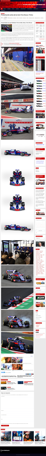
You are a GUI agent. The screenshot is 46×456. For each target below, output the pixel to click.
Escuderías (26, 4)
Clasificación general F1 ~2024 (40, 144)
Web (1, 419)
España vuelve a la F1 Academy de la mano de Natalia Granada (40, 198)
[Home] (2, 9)
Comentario (3, 396)
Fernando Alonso (40, 4)
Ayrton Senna (3, 10)
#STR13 (10, 43)
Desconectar (37, 171)
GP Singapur (40, 268)
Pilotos (24, 4)
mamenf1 (12, 384)
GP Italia (40, 267)
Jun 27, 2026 (25, 385)
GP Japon (43, 267)
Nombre (2, 410)
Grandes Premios (26, 381)
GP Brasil (37, 263)
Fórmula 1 (44, 4)
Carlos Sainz (37, 252)
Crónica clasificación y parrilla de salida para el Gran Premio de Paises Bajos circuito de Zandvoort (28, 443)
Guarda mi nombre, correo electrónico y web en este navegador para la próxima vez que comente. (15, 423)
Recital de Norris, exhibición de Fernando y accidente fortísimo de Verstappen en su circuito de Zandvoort (6, 443)
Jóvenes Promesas (23, 8)
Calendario (17, 8)
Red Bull (41, 272)
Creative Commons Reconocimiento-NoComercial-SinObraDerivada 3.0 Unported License (40, 334)
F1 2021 (36, 257)
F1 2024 (37, 258)
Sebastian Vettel (38, 273)
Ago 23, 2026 (3, 444)
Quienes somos (38, 324)
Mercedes (37, 271)
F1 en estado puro (5, 5)
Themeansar (28, 454)
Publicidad (37, 325)
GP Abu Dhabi (42, 261)
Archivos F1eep (29, 4)
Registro (37, 312)
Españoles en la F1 (33, 4)
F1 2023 (41, 257)
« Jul (36, 232)
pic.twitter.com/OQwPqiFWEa (15, 43)
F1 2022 (39, 257)
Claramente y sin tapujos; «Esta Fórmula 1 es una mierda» (40, 205)
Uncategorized (2, 13)
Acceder (37, 314)
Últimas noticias (30, 381)
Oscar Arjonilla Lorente (30, 385)
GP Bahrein (41, 262)
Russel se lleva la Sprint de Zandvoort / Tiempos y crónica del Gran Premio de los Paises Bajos (40, 443)
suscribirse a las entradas (39, 151)
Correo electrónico (4, 414)
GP (39, 261)
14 (41, 224)
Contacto (37, 326)
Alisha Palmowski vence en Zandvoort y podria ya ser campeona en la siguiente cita (16, 443)
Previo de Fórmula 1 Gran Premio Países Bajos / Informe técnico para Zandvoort (12, 383)
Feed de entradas (38, 315)
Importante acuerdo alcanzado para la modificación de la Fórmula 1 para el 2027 (40, 191)
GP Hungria (37, 267)
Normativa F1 (40, 271)
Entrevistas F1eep (29, 8)
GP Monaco (37, 268)
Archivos (4, 8)
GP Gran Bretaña (41, 266)
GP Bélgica (40, 263)
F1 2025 (39, 258)
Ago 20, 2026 (8, 384)
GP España (37, 266)
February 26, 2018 (19, 44)
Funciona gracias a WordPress (19, 454)
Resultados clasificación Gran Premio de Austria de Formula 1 (28, 384)
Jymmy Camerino (19, 444)
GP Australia (37, 262)
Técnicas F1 (37, 4)
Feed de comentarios (38, 317)
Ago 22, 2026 (26, 444)
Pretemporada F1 (38, 272)
